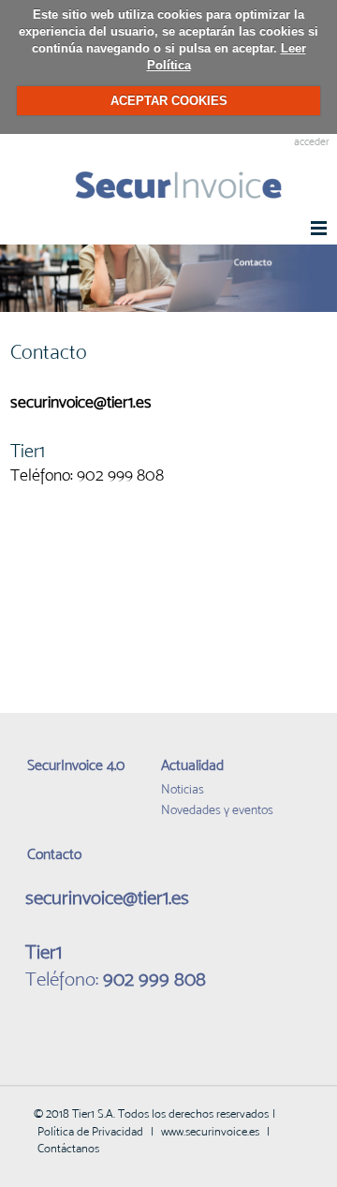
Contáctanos (68, 1148)
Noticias (182, 788)
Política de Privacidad (90, 1131)
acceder (312, 141)
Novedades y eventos (217, 809)
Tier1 (30, 451)
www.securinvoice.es (210, 1131)
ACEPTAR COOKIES (168, 101)
